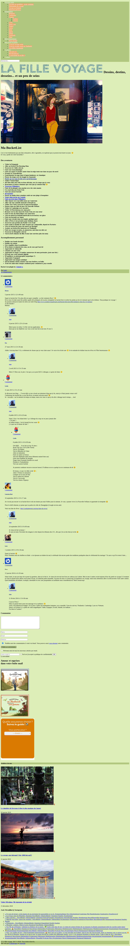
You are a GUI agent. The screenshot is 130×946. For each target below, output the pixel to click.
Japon (11, 32)
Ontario (15, 21)
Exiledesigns (13, 943)
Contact (7, 57)
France (11, 26)
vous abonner (53, 643)
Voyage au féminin (15, 8)
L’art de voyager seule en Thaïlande (20, 46)
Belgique (12, 13)
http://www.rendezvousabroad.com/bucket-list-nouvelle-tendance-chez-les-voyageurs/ (64, 302)
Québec (15, 19)
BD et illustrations (10, 39)
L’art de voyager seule (16, 44)
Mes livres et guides (11, 42)
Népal (11, 33)
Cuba (10, 22)
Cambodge (12, 15)
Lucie (6, 546)
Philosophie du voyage (16, 6)
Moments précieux (15, 10)
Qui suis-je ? (13, 52)
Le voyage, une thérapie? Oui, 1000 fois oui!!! (16, 855)
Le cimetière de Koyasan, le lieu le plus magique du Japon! (21, 808)
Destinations (9, 11)
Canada (11, 17)
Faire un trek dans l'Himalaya (15, 199)
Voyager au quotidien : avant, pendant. (21, 4)
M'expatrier (9, 193)
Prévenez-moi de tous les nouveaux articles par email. (20, 651)
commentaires (6, 272)
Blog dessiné (13, 41)
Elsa (6, 342)
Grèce (11, 28)
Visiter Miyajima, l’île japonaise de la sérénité (16, 902)
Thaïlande (12, 35)
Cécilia (6, 386)
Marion (7, 290)
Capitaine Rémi (8, 494)
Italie (10, 30)
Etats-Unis (12, 24)
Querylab (22, 943)
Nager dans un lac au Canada (15, 197)
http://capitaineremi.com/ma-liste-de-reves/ (33, 508)
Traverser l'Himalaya (12, 186)
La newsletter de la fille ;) (17, 55)
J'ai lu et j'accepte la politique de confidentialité (37, 654)
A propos (8, 50)
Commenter (8, 286)
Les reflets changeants (16, 48)
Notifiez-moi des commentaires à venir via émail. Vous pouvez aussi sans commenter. (37, 643)
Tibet (10, 37)
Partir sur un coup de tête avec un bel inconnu (21, 179)
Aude (5, 270)
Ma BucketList (13, 53)
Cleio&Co (19, 267)
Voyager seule (9, 2)
